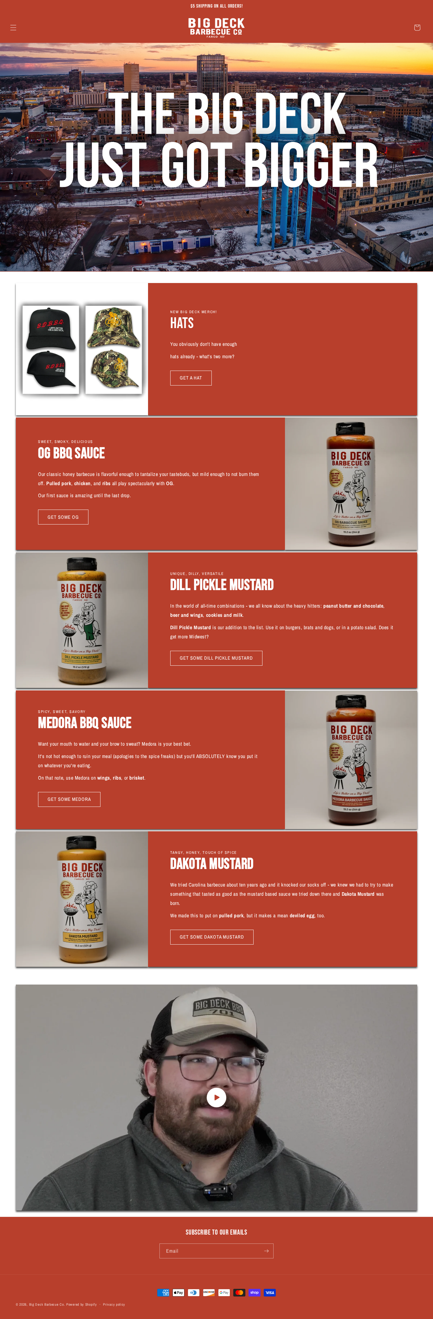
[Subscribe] (266, 1250)
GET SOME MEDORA (69, 799)
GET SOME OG (63, 517)
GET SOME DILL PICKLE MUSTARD (216, 658)
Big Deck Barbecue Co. (47, 1304)
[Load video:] (216, 1097)
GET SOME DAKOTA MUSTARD (212, 936)
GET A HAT (191, 377)
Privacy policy (114, 1304)
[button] (13, 28)
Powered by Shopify (81, 1304)
